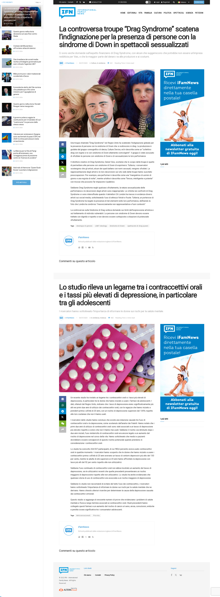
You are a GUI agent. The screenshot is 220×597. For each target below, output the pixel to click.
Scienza (189, 13)
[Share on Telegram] (62, 157)
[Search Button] (174, 2)
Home (122, 13)
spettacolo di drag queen (138, 226)
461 (111, 63)
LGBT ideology (101, 226)
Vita (140, 13)
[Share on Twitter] (62, 163)
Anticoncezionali (83, 515)
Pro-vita (96, 515)
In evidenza (101, 63)
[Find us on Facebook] (77, 2)
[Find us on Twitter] (80, 2)
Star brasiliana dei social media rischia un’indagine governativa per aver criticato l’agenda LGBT (27, 61)
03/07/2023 (83, 63)
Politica (167, 13)
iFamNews (70, 63)
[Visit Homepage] (77, 13)
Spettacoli (178, 13)
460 (111, 318)
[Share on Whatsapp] (62, 150)
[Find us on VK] (84, 2)
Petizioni (199, 13)
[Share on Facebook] (62, 144)
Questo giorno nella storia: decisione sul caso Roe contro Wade (25, 34)
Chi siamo (62, 2)
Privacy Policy (109, 575)
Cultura (158, 13)
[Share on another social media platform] (62, 175)
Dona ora (199, 2)
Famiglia (148, 13)
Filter (37, 2)
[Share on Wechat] (62, 169)
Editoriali (131, 13)
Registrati (166, 2)
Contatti (70, 2)
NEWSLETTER (97, 2)
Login (157, 2)
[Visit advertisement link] (182, 113)
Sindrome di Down (117, 226)
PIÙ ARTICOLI (21, 182)
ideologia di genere (84, 226)
